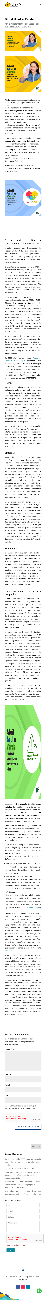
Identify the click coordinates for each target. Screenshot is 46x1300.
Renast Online (34, 907)
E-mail (8, 1085)
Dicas (17, 27)
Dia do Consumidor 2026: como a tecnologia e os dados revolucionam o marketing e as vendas (23, 1162)
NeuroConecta (16, 331)
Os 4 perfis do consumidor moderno (19, 1168)
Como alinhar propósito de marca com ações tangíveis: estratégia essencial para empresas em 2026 (23, 1175)
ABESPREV (9, 950)
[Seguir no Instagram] (23, 1287)
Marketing (26, 27)
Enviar (10, 1250)
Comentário (10, 1049)
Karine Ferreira (16, 24)
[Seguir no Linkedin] (28, 1287)
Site (6, 1095)
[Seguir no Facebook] (18, 1287)
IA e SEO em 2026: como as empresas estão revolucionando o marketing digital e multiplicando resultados (22, 1185)
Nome (8, 1075)
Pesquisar (36, 1146)
